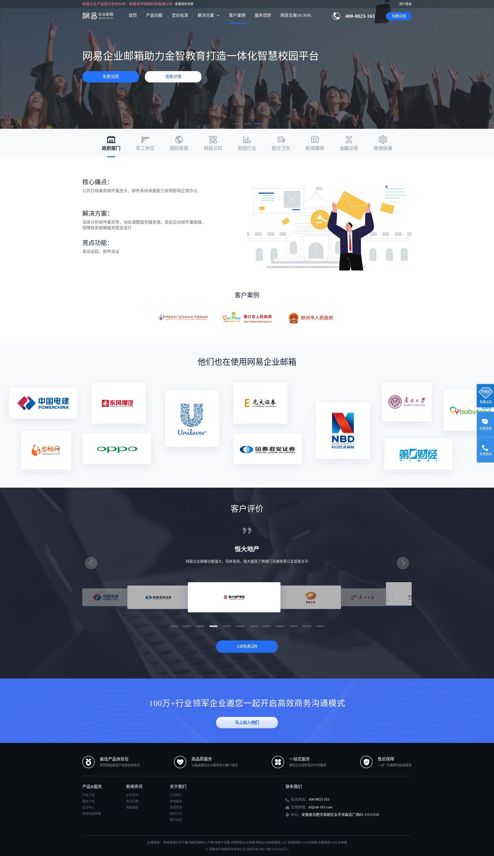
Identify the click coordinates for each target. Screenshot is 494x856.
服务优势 (263, 15)
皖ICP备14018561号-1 (274, 849)
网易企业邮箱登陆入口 (271, 842)
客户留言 (176, 820)
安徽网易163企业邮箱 (332, 842)
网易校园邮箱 (91, 814)
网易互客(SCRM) (295, 15)
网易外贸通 (222, 842)
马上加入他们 (247, 722)
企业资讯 (132, 795)
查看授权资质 (184, 4)
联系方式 (176, 814)
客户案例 (237, 15)
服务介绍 (88, 801)
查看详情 (173, 76)
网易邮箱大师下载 (175, 842)
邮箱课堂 (132, 807)
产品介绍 (88, 795)
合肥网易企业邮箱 (243, 842)
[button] (237, 123)
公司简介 (176, 795)
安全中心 (88, 807)
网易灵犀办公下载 (201, 842)
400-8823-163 (360, 16)
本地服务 (176, 801)
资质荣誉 (176, 807)
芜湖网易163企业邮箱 (302, 842)
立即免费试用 (247, 646)
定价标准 (180, 15)
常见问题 (132, 801)
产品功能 (154, 15)
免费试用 (399, 16)
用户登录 (405, 4)
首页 (133, 15)
